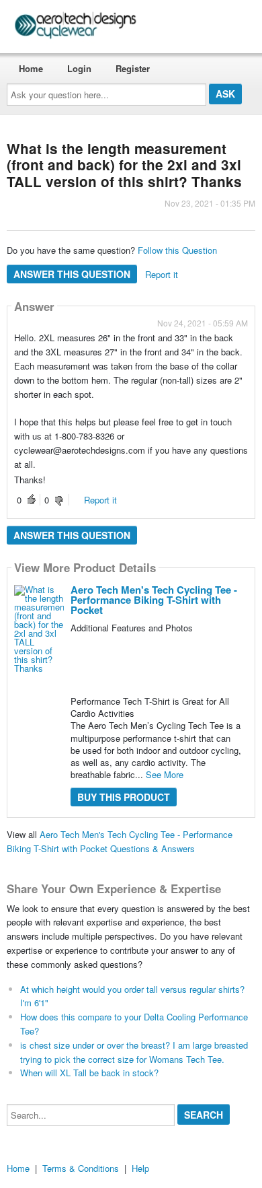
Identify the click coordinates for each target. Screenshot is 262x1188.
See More (164, 774)
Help (140, 1168)
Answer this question (71, 274)
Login (79, 68)
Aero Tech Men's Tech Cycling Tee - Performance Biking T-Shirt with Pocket (154, 599)
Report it (161, 274)
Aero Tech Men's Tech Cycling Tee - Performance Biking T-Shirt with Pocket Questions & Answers (119, 841)
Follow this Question (177, 250)
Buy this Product (123, 797)
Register (133, 68)
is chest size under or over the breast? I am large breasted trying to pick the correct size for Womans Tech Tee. (134, 1052)
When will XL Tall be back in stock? (89, 1072)
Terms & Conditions (80, 1168)
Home (31, 68)
